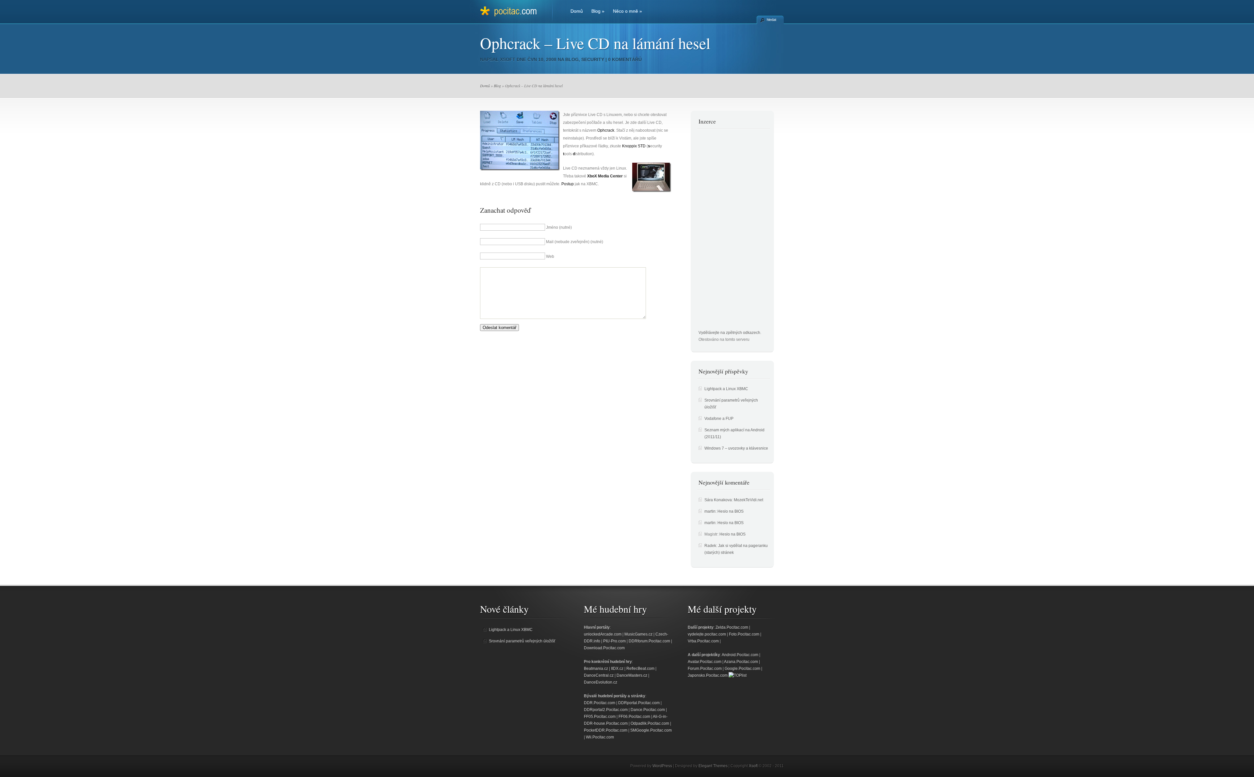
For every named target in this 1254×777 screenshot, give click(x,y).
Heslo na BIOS (730, 511)
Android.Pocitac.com (740, 655)
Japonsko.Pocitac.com (708, 675)
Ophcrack (605, 130)
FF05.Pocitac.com (600, 716)
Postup (567, 184)
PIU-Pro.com (614, 641)
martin (709, 511)
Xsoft (507, 59)
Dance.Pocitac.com (648, 709)
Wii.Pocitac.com (600, 737)
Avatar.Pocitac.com (704, 661)
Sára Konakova (718, 500)
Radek (710, 545)
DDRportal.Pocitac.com (639, 703)
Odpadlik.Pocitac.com (650, 723)
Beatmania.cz (596, 668)
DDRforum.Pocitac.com (649, 641)
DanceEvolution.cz (600, 682)
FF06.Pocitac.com (634, 716)
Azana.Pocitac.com (741, 661)
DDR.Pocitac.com (599, 703)
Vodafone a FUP (718, 418)
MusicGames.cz (638, 634)
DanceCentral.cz (599, 675)
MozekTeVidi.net (748, 500)
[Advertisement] (725, 231)
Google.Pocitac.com (742, 668)
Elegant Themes (713, 766)
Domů (577, 11)
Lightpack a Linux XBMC (726, 389)
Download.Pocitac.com (604, 648)
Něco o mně (627, 11)
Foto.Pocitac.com (744, 634)
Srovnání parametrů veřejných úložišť (522, 641)
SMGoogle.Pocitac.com (651, 730)
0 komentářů (625, 59)
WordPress (662, 766)
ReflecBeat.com (640, 668)
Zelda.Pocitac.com (731, 627)
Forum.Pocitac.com (705, 668)
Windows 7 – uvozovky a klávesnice (736, 448)
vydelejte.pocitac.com (707, 634)
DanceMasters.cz (632, 675)
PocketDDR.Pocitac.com (605, 730)
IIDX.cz (617, 668)
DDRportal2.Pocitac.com (606, 709)
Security (592, 59)
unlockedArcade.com (602, 634)
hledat (771, 20)
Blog (597, 11)
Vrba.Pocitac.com (703, 641)
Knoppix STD (634, 146)
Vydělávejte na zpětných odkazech (729, 332)
